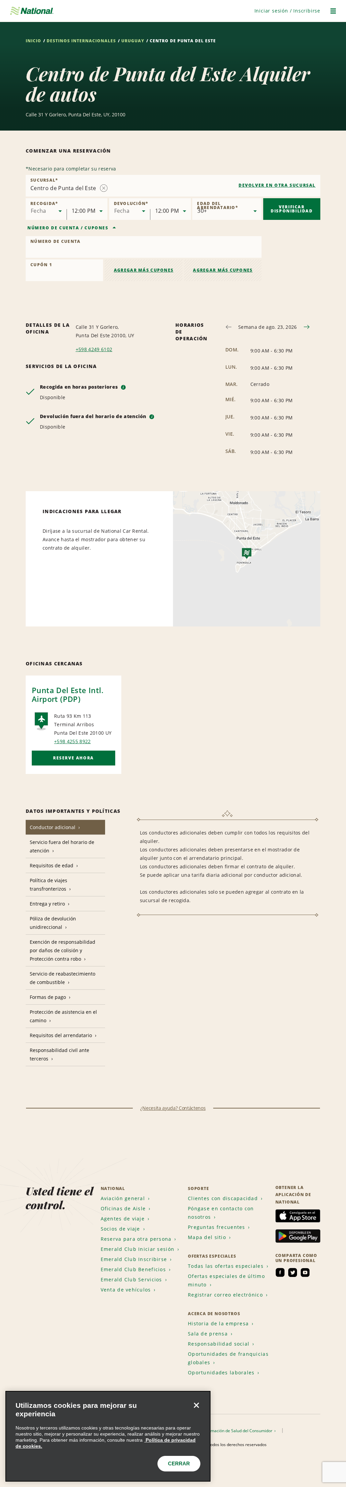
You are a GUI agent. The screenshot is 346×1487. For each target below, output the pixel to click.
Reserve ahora (73, 758)
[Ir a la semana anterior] (228, 327)
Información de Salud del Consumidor (237, 1431)
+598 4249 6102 (94, 349)
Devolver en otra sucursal (277, 185)
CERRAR (179, 1463)
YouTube (305, 1272)
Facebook (280, 1272)
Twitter (292, 1272)
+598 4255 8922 (72, 741)
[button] (287, 10)
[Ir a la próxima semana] (306, 327)
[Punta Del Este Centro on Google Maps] (246, 558)
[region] (108, 1436)
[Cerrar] (196, 1405)
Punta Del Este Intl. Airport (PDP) (67, 694)
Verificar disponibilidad (292, 209)
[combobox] (173, 186)
